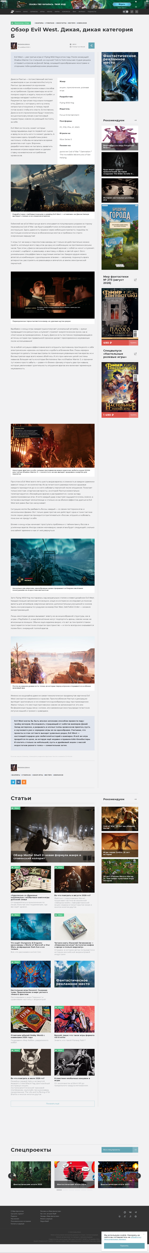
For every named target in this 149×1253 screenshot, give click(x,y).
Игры (27, 23)
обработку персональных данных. (122, 1238)
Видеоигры (19, 23)
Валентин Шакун (24, 44)
